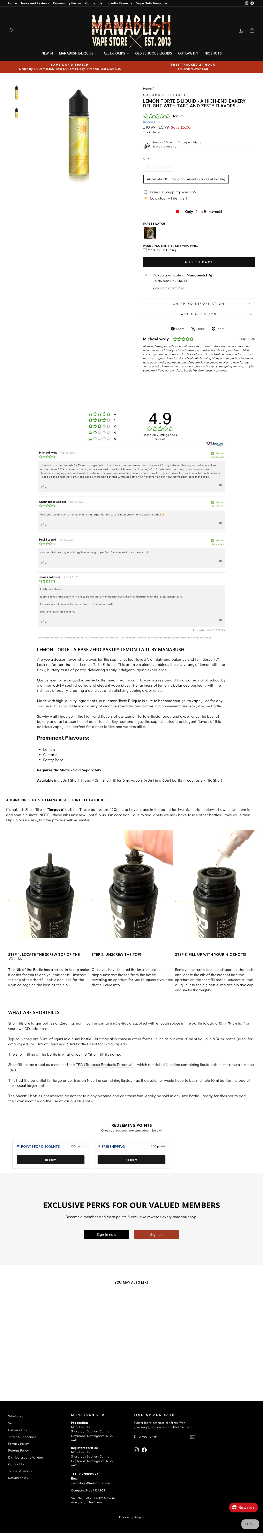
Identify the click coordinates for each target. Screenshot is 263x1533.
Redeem (50, 1160)
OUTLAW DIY (188, 53)
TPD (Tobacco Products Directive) (105, 1064)
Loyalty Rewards (119, 3)
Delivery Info (17, 1430)
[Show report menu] (220, 486)
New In (47, 53)
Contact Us (94, 3)
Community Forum (67, 3)
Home (12, 3)
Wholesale (15, 1416)
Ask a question (199, 314)
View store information (168, 288)
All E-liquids (115, 53)
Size (147, 159)
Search (13, 1423)
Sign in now (106, 1234)
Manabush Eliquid (164, 95)
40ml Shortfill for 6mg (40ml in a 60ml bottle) (186, 179)
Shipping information (199, 303)
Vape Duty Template (151, 3)
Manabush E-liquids (76, 53)
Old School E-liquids (153, 53)
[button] (82, 1489)
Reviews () (151, 122)
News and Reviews (35, 3)
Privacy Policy (18, 1444)
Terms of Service (20, 1471)
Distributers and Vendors (26, 1457)
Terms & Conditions (22, 1437)
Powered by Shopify (131, 1517)
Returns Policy (18, 1450)
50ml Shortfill (158, 167)
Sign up (156, 1234)
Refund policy (18, 1478)
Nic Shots (213, 53)
